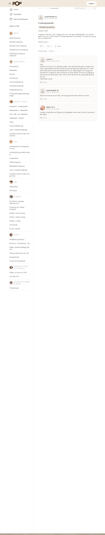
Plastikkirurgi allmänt (46, 27)
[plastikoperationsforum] (16, 3)
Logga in (91, 3)
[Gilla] (41, 46)
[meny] (10, 3)
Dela (59, 46)
